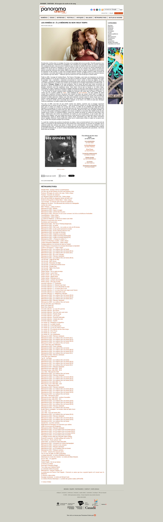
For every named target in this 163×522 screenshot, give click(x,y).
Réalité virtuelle (89, 157)
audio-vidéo (82, 492)
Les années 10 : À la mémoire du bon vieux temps (55, 329)
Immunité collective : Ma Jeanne (50, 310)
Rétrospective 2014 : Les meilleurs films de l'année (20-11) (57, 402)
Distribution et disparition (89, 165)
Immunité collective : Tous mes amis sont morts (54, 312)
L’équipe (111, 13)
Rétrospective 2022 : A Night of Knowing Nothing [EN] (56, 235)
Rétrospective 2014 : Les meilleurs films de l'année (55, 407)
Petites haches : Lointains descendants (52, 280)
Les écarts (90, 161)
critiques (59, 492)
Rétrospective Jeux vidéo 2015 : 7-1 (51, 382)
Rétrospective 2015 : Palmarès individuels (52, 387)
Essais (52, 17)
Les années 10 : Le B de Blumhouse (51, 326)
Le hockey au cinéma (47, 463)
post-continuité (83, 92)
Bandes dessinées (113, 42)
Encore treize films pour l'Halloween (51, 303)
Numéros (44, 17)
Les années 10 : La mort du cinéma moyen (53, 327)
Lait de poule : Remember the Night (51, 263)
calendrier (89, 492)
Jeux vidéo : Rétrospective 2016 (50, 372)
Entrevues (61, 17)
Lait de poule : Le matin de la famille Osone (53, 264)
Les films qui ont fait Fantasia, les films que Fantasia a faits (57, 191)
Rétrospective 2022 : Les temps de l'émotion (53, 232)
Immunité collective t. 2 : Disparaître (51, 283)
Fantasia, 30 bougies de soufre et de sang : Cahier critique (57, 193)
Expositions (111, 41)
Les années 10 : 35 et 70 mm (49, 331)
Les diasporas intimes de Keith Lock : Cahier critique (55, 196)
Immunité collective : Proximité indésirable (52, 317)
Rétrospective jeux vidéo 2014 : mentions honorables (55, 397)
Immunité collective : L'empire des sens (52, 319)
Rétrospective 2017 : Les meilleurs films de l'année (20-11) (57, 363)
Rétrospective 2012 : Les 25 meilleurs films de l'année (56, 434)
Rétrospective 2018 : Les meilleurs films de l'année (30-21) (57, 349)
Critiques (79, 17)
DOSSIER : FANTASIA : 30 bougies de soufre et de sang (58, 3)
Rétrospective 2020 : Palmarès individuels (52, 300)
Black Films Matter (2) (47, 305)
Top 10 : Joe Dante (46, 358)
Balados (89, 17)
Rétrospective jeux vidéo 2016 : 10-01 (51, 368)
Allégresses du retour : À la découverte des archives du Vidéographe (60, 203)
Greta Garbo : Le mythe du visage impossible (53, 441)
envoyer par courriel (50, 176)
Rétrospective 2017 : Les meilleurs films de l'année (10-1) (57, 365)
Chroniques (111, 31)
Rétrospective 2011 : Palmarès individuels (52, 446)
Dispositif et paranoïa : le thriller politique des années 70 (56, 438)
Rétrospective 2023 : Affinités (49, 208)
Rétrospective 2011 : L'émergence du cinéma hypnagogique (57, 443)
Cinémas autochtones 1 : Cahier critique (52, 247)
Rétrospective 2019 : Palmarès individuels (52, 336)
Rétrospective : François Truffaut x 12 (51, 470)
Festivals (70, 17)
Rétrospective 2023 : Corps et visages (51, 210)
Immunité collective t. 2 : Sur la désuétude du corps (55, 286)
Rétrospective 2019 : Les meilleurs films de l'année (55, 343)
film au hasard (102, 492)
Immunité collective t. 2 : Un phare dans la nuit (54, 288)
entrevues (70, 492)
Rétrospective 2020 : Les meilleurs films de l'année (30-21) (57, 295)
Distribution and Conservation (49, 222)
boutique (95, 492)
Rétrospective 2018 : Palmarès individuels (52, 355)
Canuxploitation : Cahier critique (50, 215)
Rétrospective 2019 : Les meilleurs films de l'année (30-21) (57, 341)
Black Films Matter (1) (47, 307)
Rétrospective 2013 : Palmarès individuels (52, 416)
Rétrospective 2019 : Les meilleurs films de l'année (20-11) (57, 339)
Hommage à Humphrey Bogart (49, 465)
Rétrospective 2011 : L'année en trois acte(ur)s (54, 445)
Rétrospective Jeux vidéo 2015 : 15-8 (51, 383)
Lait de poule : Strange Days (49, 266)
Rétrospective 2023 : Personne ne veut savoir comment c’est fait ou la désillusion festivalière (66, 213)
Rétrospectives (100, 17)
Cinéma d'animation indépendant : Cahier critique (54, 242)
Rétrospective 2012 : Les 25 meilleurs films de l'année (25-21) (58, 429)
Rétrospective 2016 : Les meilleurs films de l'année (55, 373)
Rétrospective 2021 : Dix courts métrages (52, 254)
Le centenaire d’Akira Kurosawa (49, 469)
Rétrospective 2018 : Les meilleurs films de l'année (55, 348)
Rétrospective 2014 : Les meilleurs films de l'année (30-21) (57, 404)
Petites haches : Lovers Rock (49, 273)
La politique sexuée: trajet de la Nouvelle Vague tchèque (56, 436)
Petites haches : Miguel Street (49, 276)
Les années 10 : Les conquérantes (50, 334)
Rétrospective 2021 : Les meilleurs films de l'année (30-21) (57, 257)
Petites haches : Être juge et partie (50, 281)
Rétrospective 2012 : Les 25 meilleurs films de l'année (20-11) (58, 431)
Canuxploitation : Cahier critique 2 (50, 217)
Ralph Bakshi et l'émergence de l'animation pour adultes (56, 424)
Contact (87, 489)
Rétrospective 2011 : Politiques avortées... (52, 450)
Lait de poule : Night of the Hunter (50, 268)
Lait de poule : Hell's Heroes (49, 261)
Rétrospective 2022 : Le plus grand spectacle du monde (56, 229)
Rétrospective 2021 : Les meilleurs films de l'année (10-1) (57, 252)
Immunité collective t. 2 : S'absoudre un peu (53, 292)
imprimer (63, 176)
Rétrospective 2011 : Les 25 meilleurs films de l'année (56, 448)
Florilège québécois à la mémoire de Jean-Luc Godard (56, 244)
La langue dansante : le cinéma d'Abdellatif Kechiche (55, 455)
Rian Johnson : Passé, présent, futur (51, 440)
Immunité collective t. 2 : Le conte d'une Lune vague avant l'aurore (59, 290)
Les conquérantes (90, 141)
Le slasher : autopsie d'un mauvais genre (52, 452)
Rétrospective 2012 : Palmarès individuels (52, 428)
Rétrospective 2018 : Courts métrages (51, 346)
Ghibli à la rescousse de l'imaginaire (51, 426)
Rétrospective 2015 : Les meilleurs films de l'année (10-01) (57, 392)
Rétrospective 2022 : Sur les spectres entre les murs (55, 230)
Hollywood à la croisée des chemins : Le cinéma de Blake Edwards (59, 457)
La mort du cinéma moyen (90, 153)
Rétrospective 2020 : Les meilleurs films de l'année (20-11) (57, 297)
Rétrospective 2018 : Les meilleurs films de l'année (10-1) (57, 353)
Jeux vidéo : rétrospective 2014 (49, 395)
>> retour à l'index (46, 482)
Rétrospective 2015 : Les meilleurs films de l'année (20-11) (57, 390)
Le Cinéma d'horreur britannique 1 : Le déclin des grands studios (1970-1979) (62, 478)
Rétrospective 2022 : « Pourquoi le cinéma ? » (54, 239)
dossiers (64, 492)
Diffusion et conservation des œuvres (51, 220)
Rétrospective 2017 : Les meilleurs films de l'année (55, 360)
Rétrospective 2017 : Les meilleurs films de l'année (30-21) (57, 361)
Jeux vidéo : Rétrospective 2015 (50, 385)
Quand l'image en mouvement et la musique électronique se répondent (60, 246)
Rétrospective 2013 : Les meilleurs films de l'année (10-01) (57, 419)
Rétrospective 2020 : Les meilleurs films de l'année (55, 302)
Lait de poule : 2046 (46, 269)
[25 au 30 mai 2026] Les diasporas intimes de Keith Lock (56, 198)
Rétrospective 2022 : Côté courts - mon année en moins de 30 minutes (60, 227)
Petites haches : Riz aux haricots (50, 275)
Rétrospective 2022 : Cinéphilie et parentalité (53, 234)
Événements (111, 38)
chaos (64, 92)
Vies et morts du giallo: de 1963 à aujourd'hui (53, 453)
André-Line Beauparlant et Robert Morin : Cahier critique (56, 200)
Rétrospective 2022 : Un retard (49, 225)
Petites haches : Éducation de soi (50, 278)
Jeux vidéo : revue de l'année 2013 (50, 412)
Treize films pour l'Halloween (49, 356)
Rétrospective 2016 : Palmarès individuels (52, 375)
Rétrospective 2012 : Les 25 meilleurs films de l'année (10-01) (58, 433)
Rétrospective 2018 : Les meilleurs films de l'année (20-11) (57, 351)
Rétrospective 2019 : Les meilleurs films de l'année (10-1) (57, 337)
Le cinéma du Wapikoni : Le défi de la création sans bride (57, 218)
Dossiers (110, 25)
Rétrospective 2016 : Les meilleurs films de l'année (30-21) (57, 377)
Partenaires (79, 489)
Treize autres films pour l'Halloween (51, 344)
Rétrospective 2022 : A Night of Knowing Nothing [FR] (55, 237)
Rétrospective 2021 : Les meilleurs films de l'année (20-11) (57, 251)
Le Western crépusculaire (48, 475)
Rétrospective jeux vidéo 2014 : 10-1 (51, 399)
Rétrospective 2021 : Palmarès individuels (52, 256)
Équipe (72, 489)
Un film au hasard (115, 17)
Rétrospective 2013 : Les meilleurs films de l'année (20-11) (57, 417)
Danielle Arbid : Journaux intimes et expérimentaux (55, 189)
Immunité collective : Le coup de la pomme (53, 309)
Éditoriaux (110, 27)
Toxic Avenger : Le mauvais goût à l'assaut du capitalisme (57, 201)
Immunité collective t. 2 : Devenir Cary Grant (53, 285)
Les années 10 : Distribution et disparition (52, 322)
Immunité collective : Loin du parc (50, 315)
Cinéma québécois (113, 34)
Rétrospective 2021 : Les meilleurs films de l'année (55, 249)
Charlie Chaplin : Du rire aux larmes (51, 462)
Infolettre (104, 13)
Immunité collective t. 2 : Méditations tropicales (54, 293)
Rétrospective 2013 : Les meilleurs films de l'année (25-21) (57, 414)
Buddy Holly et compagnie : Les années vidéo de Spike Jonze (58, 409)
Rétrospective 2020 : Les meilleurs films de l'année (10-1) (57, 298)
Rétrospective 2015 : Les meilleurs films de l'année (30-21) (57, 389)
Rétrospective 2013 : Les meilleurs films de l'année (55, 421)
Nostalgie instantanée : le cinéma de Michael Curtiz (55, 477)
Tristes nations (45, 460)
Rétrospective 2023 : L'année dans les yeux (53, 212)
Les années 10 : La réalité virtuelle (50, 324)
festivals (76, 492)
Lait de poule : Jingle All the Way (50, 259)
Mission (66, 489)
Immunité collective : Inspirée (49, 320)
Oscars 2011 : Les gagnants (49, 458)
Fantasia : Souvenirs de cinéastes (50, 195)
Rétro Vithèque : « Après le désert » (51, 206)
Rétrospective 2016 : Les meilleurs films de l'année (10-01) (57, 380)
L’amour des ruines (46, 205)
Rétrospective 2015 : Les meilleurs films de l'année (55, 394)
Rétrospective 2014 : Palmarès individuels (52, 406)
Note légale (95, 489)
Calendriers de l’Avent (114, 44)
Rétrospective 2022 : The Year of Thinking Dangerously (56, 223)
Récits (109, 35)
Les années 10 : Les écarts (48, 332)
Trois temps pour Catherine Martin (50, 467)
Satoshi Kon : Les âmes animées (50, 423)
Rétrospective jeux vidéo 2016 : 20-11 (51, 370)
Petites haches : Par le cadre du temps (52, 271)
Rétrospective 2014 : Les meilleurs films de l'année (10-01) (57, 400)
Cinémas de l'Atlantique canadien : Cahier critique (54, 240)
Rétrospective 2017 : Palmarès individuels (52, 366)
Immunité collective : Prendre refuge (51, 314)
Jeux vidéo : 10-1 (46, 411)
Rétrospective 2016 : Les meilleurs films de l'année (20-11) (57, 378)
